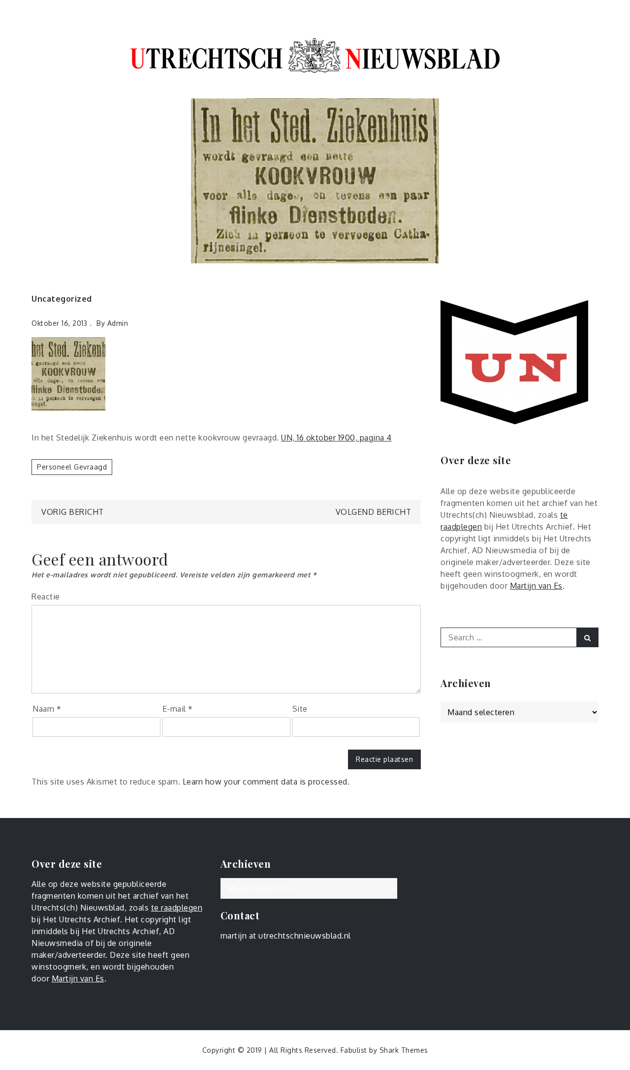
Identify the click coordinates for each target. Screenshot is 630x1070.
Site (300, 709)
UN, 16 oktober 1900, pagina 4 (336, 437)
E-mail (177, 709)
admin (117, 323)
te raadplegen (177, 908)
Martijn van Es (536, 586)
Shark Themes (403, 1050)
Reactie (46, 596)
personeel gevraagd (72, 467)
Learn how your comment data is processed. (266, 782)
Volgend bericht (373, 512)
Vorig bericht (72, 512)
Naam (46, 709)
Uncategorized (62, 299)
